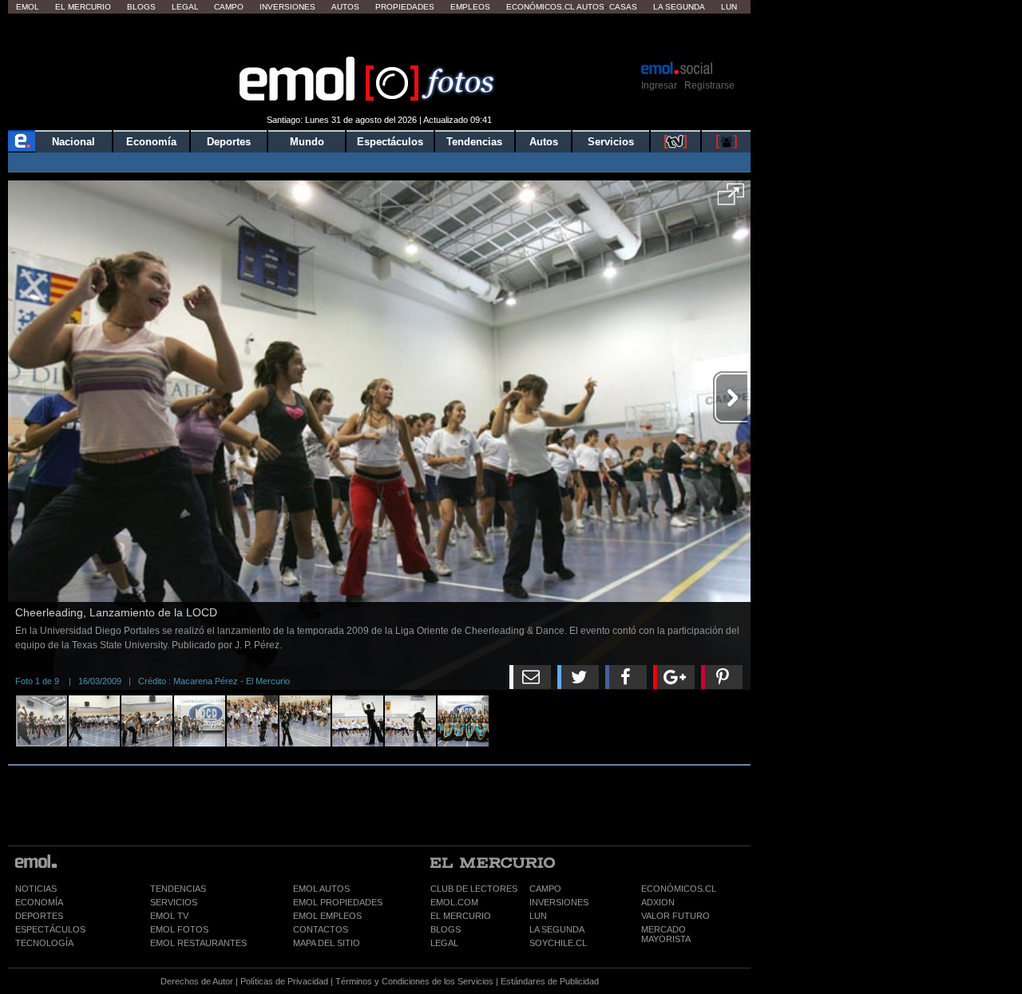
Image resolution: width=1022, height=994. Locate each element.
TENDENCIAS (178, 888)
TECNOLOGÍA (44, 943)
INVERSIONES (558, 902)
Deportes (229, 142)
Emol (27, 6)
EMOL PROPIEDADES (337, 902)
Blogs (141, 6)
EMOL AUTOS (321, 888)
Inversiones (287, 6)
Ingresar (659, 85)
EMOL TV (169, 916)
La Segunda (679, 6)
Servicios (611, 142)
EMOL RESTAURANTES (198, 943)
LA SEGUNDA (556, 929)
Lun (729, 6)
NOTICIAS (36, 888)
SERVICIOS (173, 902)
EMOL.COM (454, 902)
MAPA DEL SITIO (326, 943)
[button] (731, 199)
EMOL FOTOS (179, 929)
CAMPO (545, 888)
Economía (151, 142)
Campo (229, 6)
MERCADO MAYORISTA (666, 934)
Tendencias (474, 142)
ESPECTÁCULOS (50, 929)
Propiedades (404, 6)
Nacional (73, 142)
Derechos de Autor (196, 981)
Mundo (307, 142)
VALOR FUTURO (675, 916)
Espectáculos (390, 142)
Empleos (470, 6)
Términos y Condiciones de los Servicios (414, 981)
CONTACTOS (320, 929)
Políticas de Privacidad (284, 981)
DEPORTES (39, 916)
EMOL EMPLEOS (327, 916)
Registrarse (709, 85)
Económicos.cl (540, 6)
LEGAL (444, 943)
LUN (538, 916)
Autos (345, 6)
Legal (185, 6)
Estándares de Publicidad (550, 981)
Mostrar (379, 36)
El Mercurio (83, 6)
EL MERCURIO (460, 916)
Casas (623, 6)
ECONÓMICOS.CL (678, 888)
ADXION (658, 902)
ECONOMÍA (39, 902)
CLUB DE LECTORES (473, 888)
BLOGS (445, 929)
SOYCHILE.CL (558, 943)
